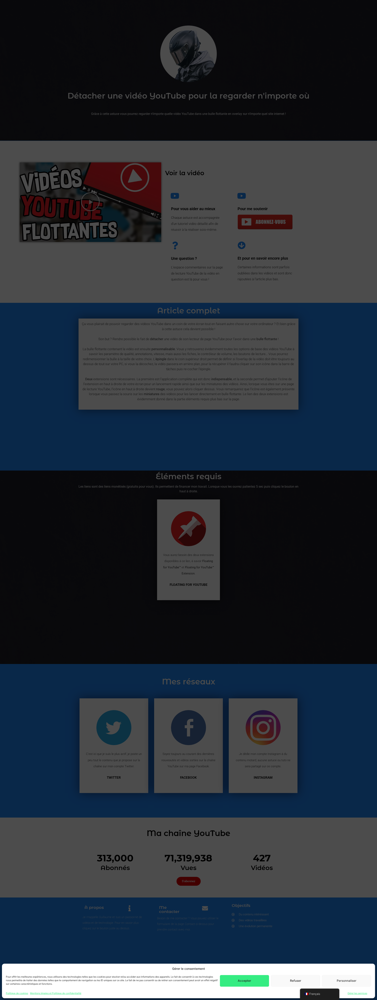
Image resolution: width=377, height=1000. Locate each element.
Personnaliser (346, 981)
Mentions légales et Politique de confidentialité (55, 993)
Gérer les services (357, 993)
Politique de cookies (17, 993)
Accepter (244, 981)
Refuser (295, 981)
